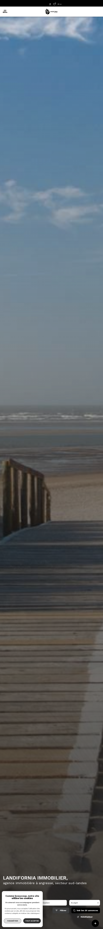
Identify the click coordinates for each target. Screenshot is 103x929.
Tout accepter (32, 921)
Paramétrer (12, 921)
